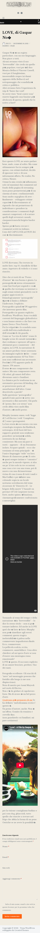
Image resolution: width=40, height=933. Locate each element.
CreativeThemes (21, 930)
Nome (5, 846)
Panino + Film (8, 46)
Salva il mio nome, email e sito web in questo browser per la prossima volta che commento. (18, 907)
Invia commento (12, 916)
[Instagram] (21, 13)
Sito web (6, 868)
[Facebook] (18, 13)
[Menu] (3, 18)
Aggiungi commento (11, 879)
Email (5, 857)
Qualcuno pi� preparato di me (17, 700)
